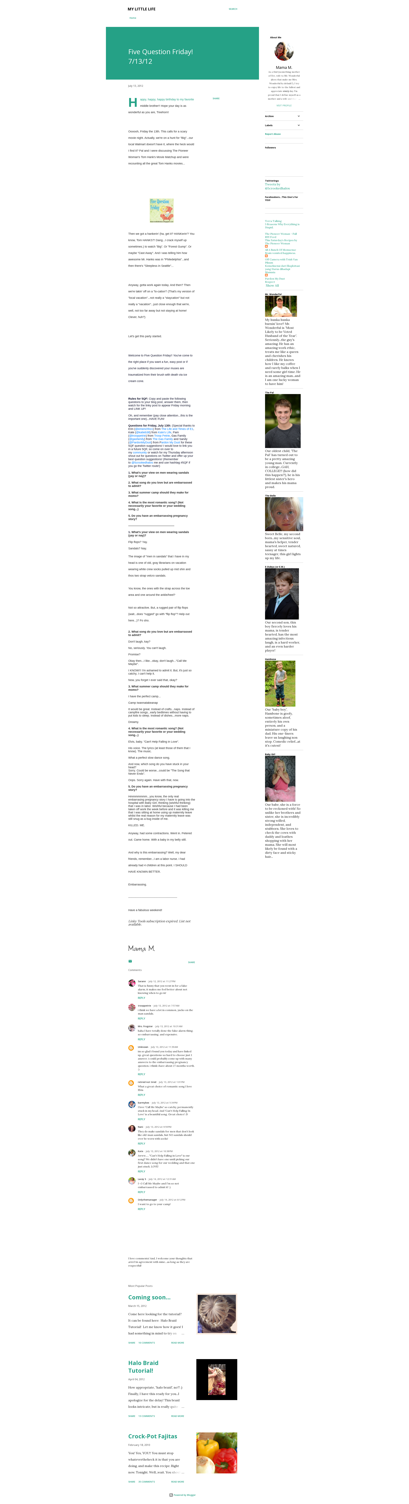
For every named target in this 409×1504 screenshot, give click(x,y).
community (140, 452)
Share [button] (216, 98)
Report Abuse (273, 133)
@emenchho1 (144, 429)
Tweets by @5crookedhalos (277, 186)
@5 (142, 462)
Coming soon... (149, 1297)
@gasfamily (136, 439)
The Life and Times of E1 (177, 429)
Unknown (143, 1046)
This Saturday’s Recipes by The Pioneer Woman (281, 242)
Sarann (142, 981)
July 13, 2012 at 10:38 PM (159, 1151)
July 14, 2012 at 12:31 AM (162, 1179)
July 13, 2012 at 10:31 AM (168, 1026)
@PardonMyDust (140, 442)
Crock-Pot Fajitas (152, 1436)
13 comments (146, 1416)
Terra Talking (273, 221)
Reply (141, 998)
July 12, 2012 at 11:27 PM (161, 981)
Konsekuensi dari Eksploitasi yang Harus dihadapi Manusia (282, 269)
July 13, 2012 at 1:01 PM (172, 1082)
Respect (270, 281)
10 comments (146, 1342)
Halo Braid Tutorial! (143, 1366)
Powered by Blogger (184, 1494)
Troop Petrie (162, 435)
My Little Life (141, 9)
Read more (177, 1342)
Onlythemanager (147, 1199)
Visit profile (284, 105)
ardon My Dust (170, 442)
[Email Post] (130, 962)
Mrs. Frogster (145, 1026)
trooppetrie (144, 1005)
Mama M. (284, 67)
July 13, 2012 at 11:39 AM (164, 1046)
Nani (140, 1126)
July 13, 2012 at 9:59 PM (158, 1126)
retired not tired (147, 1082)
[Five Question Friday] (162, 221)
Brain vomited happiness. (280, 253)
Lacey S (142, 1179)
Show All (272, 285)
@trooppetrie (137, 435)
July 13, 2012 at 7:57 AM (166, 1005)
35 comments (146, 1481)
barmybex (143, 1102)
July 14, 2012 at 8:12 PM (172, 1199)
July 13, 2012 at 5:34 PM (164, 1102)
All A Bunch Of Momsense (280, 249)
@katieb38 (143, 432)
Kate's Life (164, 432)
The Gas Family (163, 439)
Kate (140, 1151)
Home (133, 17)
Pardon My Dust (275, 278)
